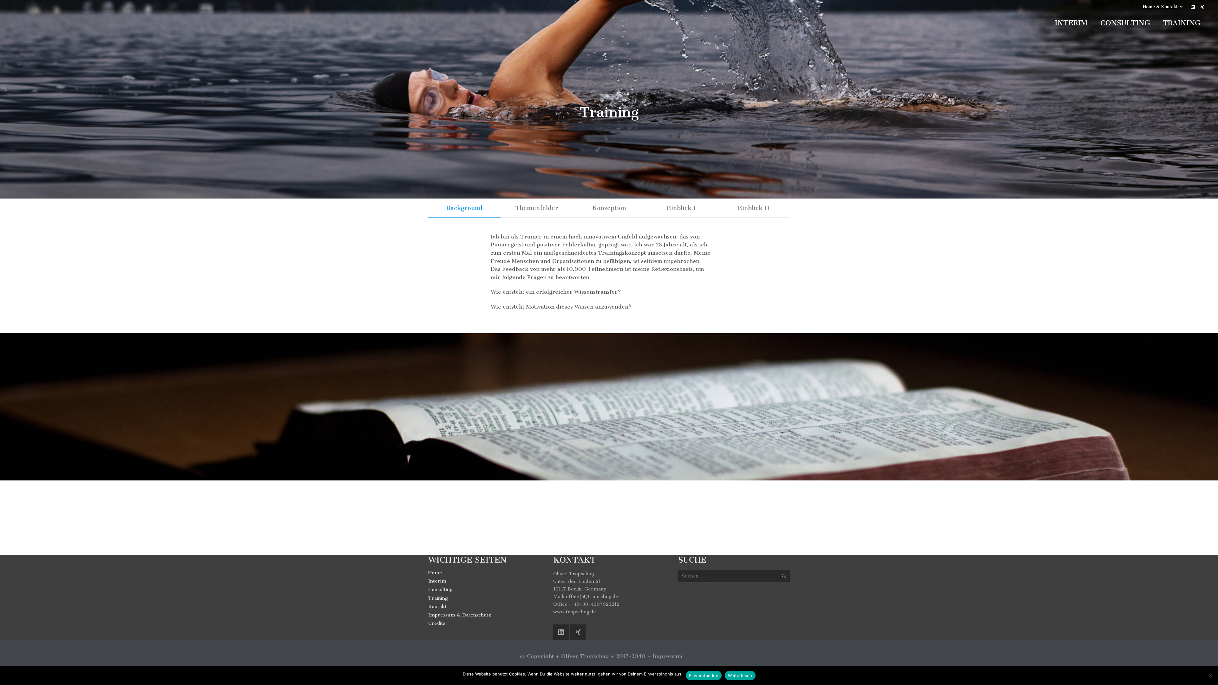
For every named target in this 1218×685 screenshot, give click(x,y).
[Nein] (1210, 675)
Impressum (668, 656)
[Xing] (1202, 7)
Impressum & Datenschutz (459, 615)
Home (435, 573)
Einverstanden (703, 675)
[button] (1163, 7)
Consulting (440, 589)
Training (438, 598)
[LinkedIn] (1192, 7)
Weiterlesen (740, 675)
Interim (437, 581)
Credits (436, 623)
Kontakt (437, 606)
